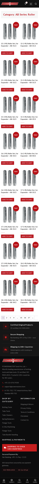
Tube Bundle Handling (10, 435)
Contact (35, 482)
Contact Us (25, 420)
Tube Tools (6, 411)
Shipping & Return (27, 404)
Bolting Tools (7, 407)
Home (3, 482)
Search (19, 482)
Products (11, 482)
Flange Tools (6, 423)
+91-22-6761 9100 (12, 383)
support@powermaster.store (15, 387)
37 (29, 318)
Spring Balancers (8, 419)
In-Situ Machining (8, 427)
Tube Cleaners (7, 415)
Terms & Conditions (28, 412)
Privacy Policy (26, 408)
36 (25, 318)
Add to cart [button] (7, 53)
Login (27, 482)
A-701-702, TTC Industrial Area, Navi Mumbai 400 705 (18, 391)
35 (21, 318)
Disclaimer (24, 416)
